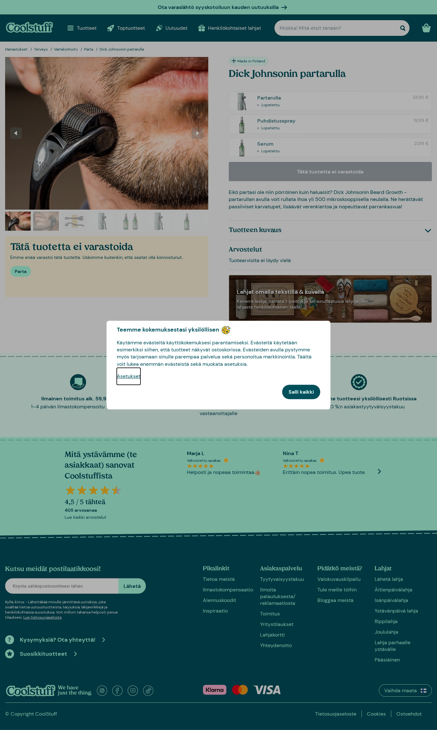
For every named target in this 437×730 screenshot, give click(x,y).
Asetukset (128, 376)
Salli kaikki (301, 392)
